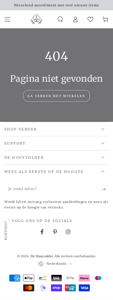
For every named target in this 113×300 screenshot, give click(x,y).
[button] (60, 19)
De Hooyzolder (41, 256)
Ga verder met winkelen (56, 96)
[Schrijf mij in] (105, 189)
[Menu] (7, 19)
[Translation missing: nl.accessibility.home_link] (36, 19)
